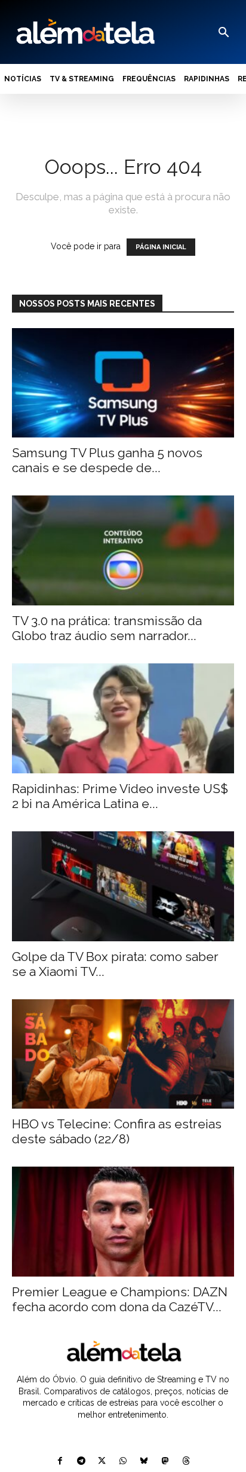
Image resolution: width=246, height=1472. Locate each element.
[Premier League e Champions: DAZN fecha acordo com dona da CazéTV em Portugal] (123, 1222)
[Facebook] (60, 1461)
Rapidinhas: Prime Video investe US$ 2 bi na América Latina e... (120, 796)
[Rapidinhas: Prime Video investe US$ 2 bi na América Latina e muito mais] (123, 718)
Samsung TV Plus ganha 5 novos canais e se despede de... (107, 460)
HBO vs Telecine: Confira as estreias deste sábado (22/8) (117, 1131)
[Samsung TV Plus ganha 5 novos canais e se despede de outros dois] (123, 383)
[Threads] (186, 1461)
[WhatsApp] (122, 1461)
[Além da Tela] (84, 32)
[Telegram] (80, 1461)
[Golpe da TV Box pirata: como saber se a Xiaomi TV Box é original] (123, 886)
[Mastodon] (165, 1461)
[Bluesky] (144, 1461)
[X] (101, 1461)
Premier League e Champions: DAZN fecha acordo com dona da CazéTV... (119, 1299)
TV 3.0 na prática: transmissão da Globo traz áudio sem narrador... (107, 628)
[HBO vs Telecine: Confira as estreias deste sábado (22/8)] (123, 1054)
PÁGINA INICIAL (161, 247)
